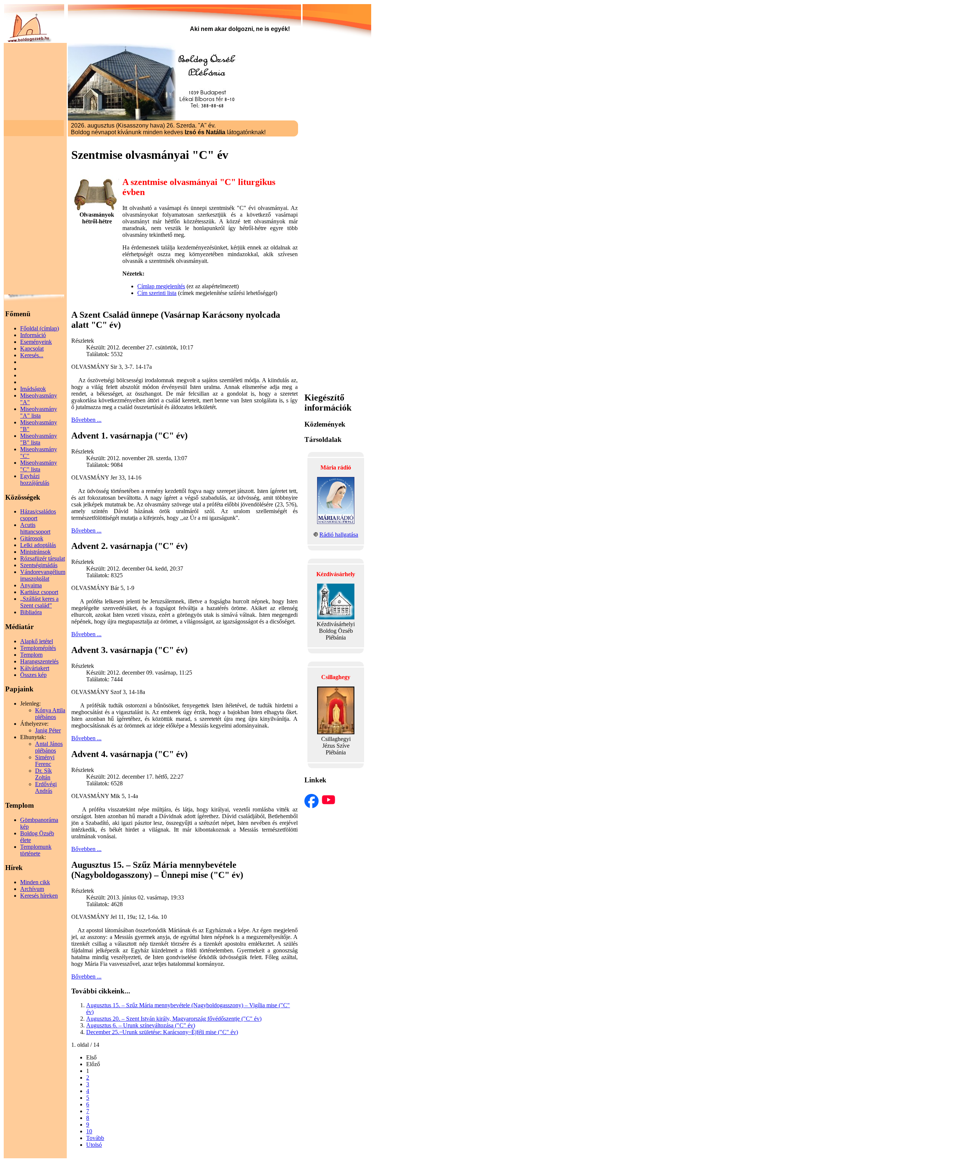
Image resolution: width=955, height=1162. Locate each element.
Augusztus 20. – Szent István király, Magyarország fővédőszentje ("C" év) (174, 1018)
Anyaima (31, 585)
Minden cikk (35, 882)
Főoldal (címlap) (39, 328)
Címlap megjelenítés (161, 286)
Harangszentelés (39, 661)
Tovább (95, 1138)
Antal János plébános (49, 747)
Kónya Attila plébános (50, 713)
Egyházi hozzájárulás (34, 479)
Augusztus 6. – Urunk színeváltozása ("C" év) (140, 1025)
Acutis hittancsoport (35, 528)
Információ (33, 335)
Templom (31, 654)
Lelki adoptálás (38, 545)
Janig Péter (48, 730)
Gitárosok (31, 538)
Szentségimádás (38, 565)
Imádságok (33, 389)
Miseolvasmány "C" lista (38, 465)
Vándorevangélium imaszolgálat (42, 575)
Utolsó (94, 1144)
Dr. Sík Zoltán (43, 774)
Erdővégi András (46, 787)
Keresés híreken (39, 895)
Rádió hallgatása (338, 534)
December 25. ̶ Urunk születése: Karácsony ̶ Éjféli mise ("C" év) (162, 1032)
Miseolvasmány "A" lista (38, 412)
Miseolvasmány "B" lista (38, 439)
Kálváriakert (34, 668)
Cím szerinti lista (156, 293)
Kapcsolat (32, 348)
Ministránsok (35, 552)
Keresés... (31, 355)
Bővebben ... (86, 420)
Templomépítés (38, 648)
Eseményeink (36, 342)
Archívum (32, 889)
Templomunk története (35, 850)
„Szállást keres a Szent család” (39, 602)
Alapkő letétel (36, 641)
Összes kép (33, 675)
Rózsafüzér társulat (42, 558)
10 (89, 1131)
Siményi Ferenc (44, 760)
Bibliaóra (31, 612)
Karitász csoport (39, 592)
